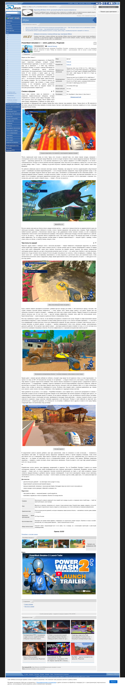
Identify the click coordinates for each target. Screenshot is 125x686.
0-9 (8, 35)
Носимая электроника (12, 118)
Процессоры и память (12, 130)
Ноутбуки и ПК (10, 121)
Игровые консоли (11, 97)
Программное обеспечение (13, 128)
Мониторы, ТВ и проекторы (13, 114)
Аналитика (9, 25)
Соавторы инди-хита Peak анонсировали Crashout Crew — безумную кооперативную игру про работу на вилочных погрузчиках (82, 637)
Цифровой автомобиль (12, 142)
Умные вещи (9, 137)
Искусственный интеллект (13, 104)
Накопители (9, 116)
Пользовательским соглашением (46, 682)
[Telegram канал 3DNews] (109, 3)
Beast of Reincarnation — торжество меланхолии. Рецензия (34, 658)
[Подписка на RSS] (114, 3)
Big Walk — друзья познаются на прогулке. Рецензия (82, 658)
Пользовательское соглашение (61, 674)
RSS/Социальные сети (12, 145)
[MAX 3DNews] (102, 3)
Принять (113, 681)
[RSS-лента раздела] (95, 6)
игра (38, 669)
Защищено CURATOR (113, 674)
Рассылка (82, 3)
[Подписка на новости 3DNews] (111, 3)
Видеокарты (9, 28)
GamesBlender (10, 95)
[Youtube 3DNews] (99, 3)
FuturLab (69, 61)
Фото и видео (9, 140)
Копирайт (47, 674)
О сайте (70, 3)
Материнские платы (11, 111)
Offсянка (8, 23)
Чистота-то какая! (29, 606)
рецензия (42, 669)
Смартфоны (9, 135)
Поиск (51, 674)
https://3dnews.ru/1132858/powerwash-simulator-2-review (46, 667)
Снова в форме (28, 604)
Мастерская (9, 109)
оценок (36, 534)
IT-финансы (9, 21)
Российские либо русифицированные (11, 93)
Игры (7, 33)
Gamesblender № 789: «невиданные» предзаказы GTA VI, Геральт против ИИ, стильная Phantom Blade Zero (58, 659)
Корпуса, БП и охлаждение (13, 106)
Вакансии (10, 150)
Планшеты (9, 125)
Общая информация (12, 102)
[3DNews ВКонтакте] (97, 3)
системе (31, 534)
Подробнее (25, 534)
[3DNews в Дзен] (104, 3)
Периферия (9, 123)
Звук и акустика (10, 30)
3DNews (24, 6)
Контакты (88, 3)
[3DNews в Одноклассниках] (107, 3)
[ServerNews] (13, 18)
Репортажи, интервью (12, 100)
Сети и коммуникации (11, 133)
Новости (8, 15)
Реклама (76, 3)
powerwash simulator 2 (31, 669)
